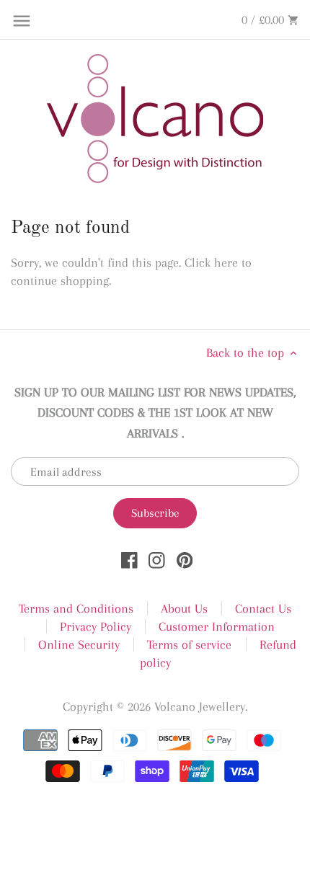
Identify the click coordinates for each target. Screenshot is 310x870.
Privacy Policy (95, 626)
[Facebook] (129, 559)
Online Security (79, 644)
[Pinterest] (185, 559)
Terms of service (189, 644)
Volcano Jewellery (199, 706)
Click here (211, 262)
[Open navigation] (21, 21)
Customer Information (217, 626)
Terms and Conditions (76, 608)
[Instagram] (157, 559)
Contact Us (263, 608)
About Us (184, 608)
